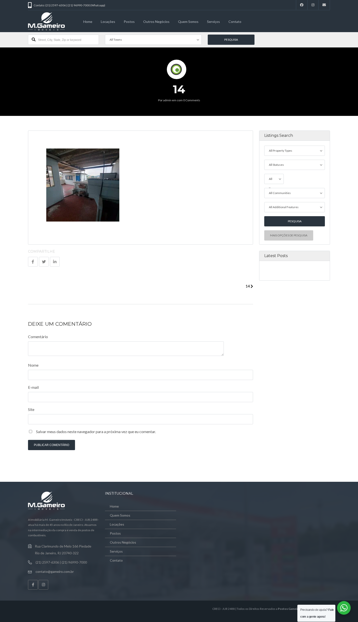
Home (87, 21)
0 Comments (191, 100)
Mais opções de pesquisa (288, 235)
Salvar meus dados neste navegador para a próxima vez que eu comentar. (96, 431)
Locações (108, 21)
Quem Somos (188, 21)
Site (31, 409)
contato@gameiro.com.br (55, 571)
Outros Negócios (156, 21)
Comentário (38, 336)
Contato (234, 21)
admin (167, 100)
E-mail (33, 387)
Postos (129, 21)
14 (248, 286)
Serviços (213, 21)
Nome (33, 365)
